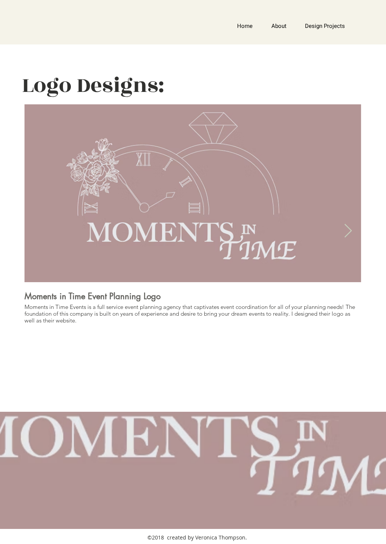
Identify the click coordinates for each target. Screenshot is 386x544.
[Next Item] (348, 231)
